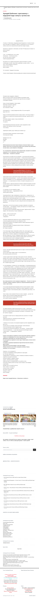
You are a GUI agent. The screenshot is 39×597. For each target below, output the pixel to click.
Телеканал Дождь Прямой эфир (8, 522)
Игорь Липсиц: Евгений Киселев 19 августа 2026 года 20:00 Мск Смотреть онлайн (17, 494)
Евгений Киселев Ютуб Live (7, 536)
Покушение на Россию (7, 535)
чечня (11, 408)
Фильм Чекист (5, 531)
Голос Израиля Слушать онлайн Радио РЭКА (10, 559)
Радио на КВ (5, 523)
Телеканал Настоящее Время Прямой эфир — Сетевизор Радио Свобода (15, 561)
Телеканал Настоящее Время (8, 524)
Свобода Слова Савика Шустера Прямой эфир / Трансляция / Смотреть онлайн (16, 554)
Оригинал (5, 375)
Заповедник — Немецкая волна (8, 530)
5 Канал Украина (6, 526)
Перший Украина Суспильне (8, 533)
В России (13, 7)
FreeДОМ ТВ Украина (6, 525)
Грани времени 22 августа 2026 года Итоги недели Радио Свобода (15, 477)
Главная (5, 7)
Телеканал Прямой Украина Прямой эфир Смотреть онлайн (13, 562)
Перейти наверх (32, 595)
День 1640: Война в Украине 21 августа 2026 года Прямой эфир (14, 484)
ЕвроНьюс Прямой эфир (7, 532)
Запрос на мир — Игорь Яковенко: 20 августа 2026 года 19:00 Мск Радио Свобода (17, 487)
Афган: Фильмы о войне (7, 534)
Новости (9, 7)
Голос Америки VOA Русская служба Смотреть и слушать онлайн (14, 560)
